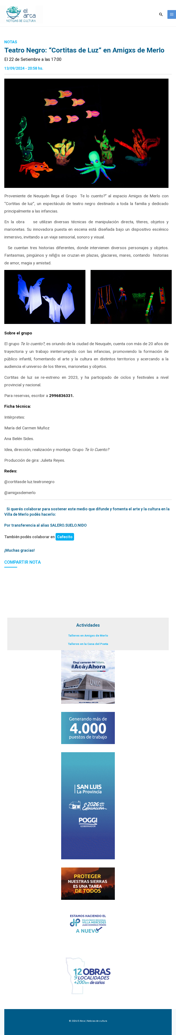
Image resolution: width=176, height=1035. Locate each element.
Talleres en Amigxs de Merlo (88, 635)
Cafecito (65, 537)
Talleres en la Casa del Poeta (88, 644)
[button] (161, 14)
